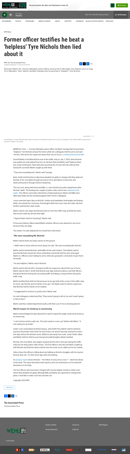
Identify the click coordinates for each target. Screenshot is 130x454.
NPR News (7, 32)
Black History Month (95, 21)
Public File (75, 429)
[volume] (10, 15)
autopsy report (22, 360)
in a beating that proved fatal (72, 155)
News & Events (45, 21)
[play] (4, 15)
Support (68, 21)
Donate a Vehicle (51, 425)
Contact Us (75, 425)
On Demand (6, 21)
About (57, 21)
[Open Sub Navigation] (12, 21)
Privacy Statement (51, 429)
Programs (30, 21)
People (18, 21)
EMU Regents (103, 425)
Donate (123, 5)
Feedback (80, 21)
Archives (109, 21)
